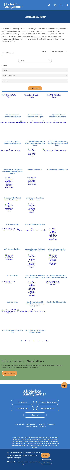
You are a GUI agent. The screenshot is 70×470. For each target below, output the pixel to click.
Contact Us (43, 426)
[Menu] (61, 5)
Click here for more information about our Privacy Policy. (23, 463)
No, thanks (46, 462)
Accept (45, 455)
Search (67, 5)
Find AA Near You (49, 5)
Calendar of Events (31, 426)
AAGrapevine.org (22, 408)
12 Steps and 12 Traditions (48, 402)
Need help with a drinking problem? (26, 424)
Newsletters (51, 424)
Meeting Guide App (47, 408)
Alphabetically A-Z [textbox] (57, 51)
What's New (35, 415)
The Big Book (22, 402)
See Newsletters (9, 373)
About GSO (42, 424)
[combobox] (59, 51)
